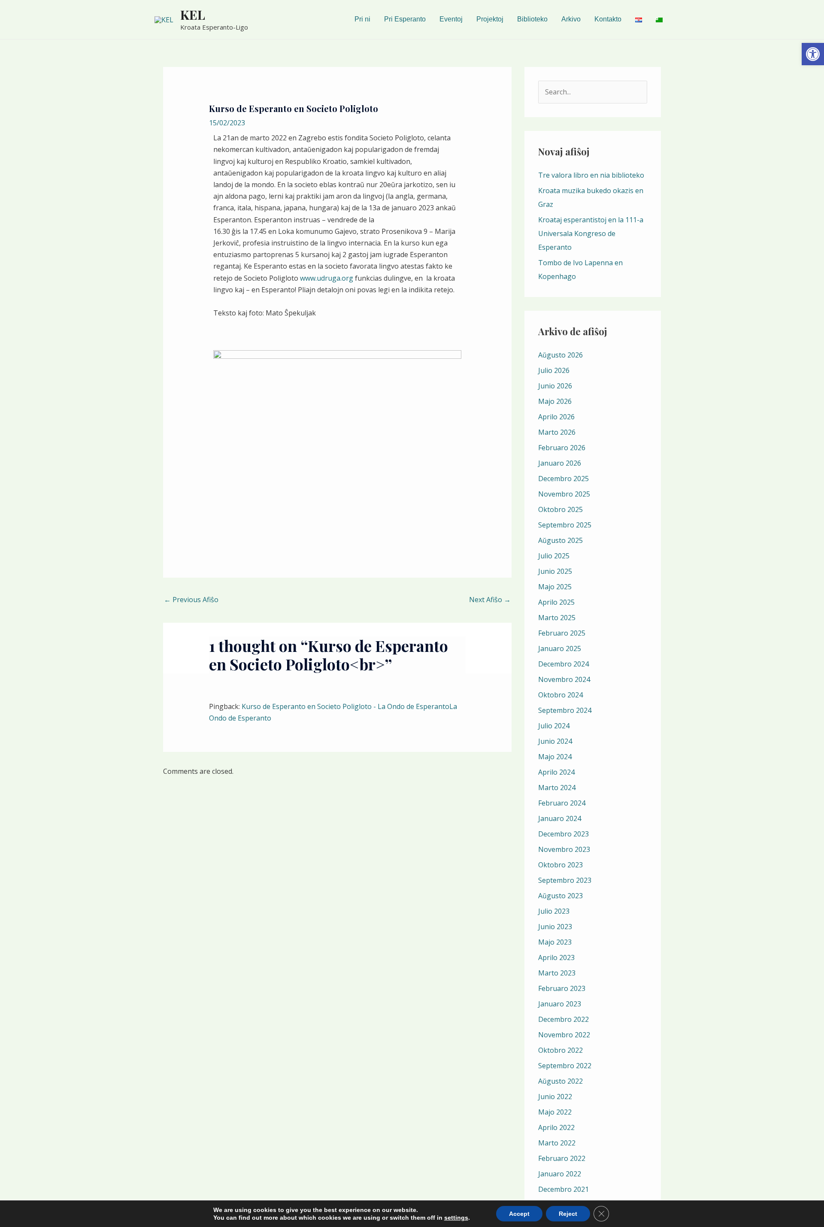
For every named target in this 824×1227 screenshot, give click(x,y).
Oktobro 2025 (560, 509)
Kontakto (607, 19)
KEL (192, 14)
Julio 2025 (554, 555)
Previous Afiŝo (191, 599)
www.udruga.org (326, 278)
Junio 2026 (555, 386)
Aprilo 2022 (556, 1127)
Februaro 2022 (561, 1158)
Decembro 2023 (563, 834)
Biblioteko (532, 19)
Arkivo (571, 19)
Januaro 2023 (559, 1004)
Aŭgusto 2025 (560, 540)
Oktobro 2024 (560, 695)
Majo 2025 (555, 586)
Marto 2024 (557, 787)
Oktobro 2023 (560, 865)
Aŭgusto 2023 (560, 895)
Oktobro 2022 (560, 1050)
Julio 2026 (554, 370)
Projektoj (489, 19)
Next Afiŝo (490, 599)
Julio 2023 (554, 911)
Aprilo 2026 (556, 416)
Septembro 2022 (564, 1065)
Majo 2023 (555, 942)
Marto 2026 (557, 432)
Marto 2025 (557, 617)
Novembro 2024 (564, 679)
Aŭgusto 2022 (560, 1081)
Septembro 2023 (564, 880)
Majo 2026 (555, 401)
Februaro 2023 (561, 988)
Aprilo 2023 (556, 957)
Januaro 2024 (559, 818)
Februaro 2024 (561, 803)
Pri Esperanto (405, 19)
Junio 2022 (555, 1096)
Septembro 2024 (564, 710)
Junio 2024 (555, 741)
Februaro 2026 (561, 447)
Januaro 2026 (559, 463)
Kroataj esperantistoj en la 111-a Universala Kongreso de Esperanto (590, 233)
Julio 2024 (554, 725)
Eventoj (451, 19)
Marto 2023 (557, 973)
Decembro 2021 (563, 1189)
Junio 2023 (555, 926)
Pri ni (362, 19)
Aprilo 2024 (556, 772)
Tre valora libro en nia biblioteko (591, 175)
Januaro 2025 (559, 648)
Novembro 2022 (564, 1034)
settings (456, 1217)
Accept (519, 1213)
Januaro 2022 (559, 1174)
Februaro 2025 (561, 633)
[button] (813, 54)
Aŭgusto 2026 (560, 355)
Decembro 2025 (563, 478)
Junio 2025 (555, 571)
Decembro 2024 (563, 664)
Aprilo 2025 (556, 602)
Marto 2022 (557, 1143)
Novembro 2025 (564, 494)
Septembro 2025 (564, 525)
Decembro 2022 (563, 1019)
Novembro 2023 (564, 849)
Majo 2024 (555, 756)
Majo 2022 (555, 1112)
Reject (568, 1213)
